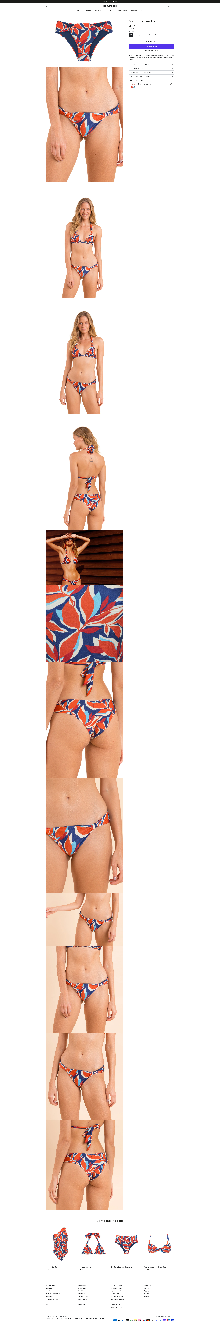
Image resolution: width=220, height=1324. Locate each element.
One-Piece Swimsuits (53, 1294)
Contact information (90, 1318)
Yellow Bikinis (82, 1299)
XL (150, 35)
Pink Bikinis (81, 1294)
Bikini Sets (49, 1296)
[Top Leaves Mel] (133, 86)
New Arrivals (50, 1302)
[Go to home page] (110, 6)
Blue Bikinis (81, 1305)
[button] (46, 6)
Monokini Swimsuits (117, 1299)
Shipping (131, 28)
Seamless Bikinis (116, 1288)
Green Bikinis (82, 1302)
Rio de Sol (132, 18)
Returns (146, 1296)
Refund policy (50, 1318)
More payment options (151, 50)
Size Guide (147, 1288)
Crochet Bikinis (116, 1294)
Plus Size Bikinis (116, 1302)
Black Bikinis (82, 1285)
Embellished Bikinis (117, 1296)
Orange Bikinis (83, 1296)
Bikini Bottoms (50, 1291)
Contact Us (147, 1285)
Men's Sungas (115, 1305)
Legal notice (100, 1318)
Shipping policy (79, 1318)
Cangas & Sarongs (52, 1299)
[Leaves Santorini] (61, 1244)
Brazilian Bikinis (50, 1285)
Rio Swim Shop (54, 1316)
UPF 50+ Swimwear (117, 1285)
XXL (156, 35)
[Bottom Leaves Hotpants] (126, 1244)
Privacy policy (59, 1318)
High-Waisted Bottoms (118, 1291)
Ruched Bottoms (116, 1307)
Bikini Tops (49, 1288)
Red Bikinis (81, 1291)
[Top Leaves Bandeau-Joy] (159, 1244)
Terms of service (69, 1318)
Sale (47, 1305)
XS (131, 35)
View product (143, 87)
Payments (147, 1294)
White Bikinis (82, 1288)
